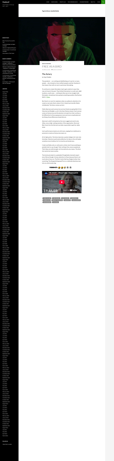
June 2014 (5, 383)
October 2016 (6, 327)
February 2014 (6, 391)
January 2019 (6, 273)
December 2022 (6, 179)
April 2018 (5, 291)
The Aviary (55, 202)
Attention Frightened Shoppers (9, 47)
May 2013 (5, 409)
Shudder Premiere (84, 1)
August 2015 (5, 355)
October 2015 (6, 351)
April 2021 (5, 219)
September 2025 (6, 113)
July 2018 (5, 285)
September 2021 (6, 209)
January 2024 (6, 153)
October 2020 (6, 231)
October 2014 (6, 375)
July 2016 (5, 333)
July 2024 (5, 141)
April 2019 (5, 267)
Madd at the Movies (57, 200)
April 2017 (5, 315)
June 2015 (5, 359)
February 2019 (6, 271)
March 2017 (5, 317)
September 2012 (6, 425)
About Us (93, 1)
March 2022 (5, 197)
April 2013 (5, 411)
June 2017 (5, 311)
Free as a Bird (52, 66)
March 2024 (5, 149)
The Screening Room (73, 1)
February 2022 (6, 199)
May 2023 (5, 169)
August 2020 (5, 235)
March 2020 (5, 245)
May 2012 (5, 431)
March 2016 (5, 341)
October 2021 (6, 207)
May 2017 (5, 313)
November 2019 (6, 253)
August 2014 (5, 379)
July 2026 (5, 93)
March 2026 (5, 101)
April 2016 (5, 339)
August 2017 (5, 307)
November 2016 (6, 325)
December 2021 (6, 203)
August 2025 (5, 115)
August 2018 (5, 283)
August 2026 (5, 91)
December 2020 (6, 227)
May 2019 (5, 265)
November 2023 (6, 157)
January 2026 (6, 105)
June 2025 (5, 119)
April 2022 (5, 195)
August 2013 (5, 403)
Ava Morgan (5, 81)
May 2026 (5, 97)
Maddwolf (6, 2)
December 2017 (6, 299)
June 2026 (5, 95)
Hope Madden (65, 198)
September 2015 (6, 353)
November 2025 (6, 109)
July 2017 (5, 309)
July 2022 (5, 189)
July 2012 (5, 429)
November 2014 (6, 373)
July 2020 (5, 237)
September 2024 (6, 137)
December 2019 (6, 251)
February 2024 (6, 151)
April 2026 (5, 99)
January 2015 (6, 369)
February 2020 (6, 247)
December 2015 (6, 347)
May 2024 (5, 145)
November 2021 (6, 205)
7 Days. (48, 97)
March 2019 (5, 269)
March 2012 (5, 435)
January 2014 (6, 393)
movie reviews (47, 202)
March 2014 (5, 389)
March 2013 (5, 413)
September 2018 (6, 281)
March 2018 (5, 293)
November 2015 (6, 349)
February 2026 (6, 103)
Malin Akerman (76, 200)
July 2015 (5, 357)
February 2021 (6, 223)
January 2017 (6, 321)
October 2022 (6, 183)
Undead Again (12, 68)
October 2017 (6, 303)
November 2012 (6, 421)
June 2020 (5, 239)
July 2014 (5, 381)
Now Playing (54, 1)
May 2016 (5, 337)
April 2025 (5, 123)
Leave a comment (57, 69)
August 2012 (5, 427)
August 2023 (5, 163)
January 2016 (6, 345)
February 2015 (6, 367)
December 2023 (6, 155)
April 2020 (5, 243)
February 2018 (6, 295)
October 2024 (6, 135)
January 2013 (6, 417)
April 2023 (5, 171)
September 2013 (6, 401)
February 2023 (6, 175)
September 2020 (6, 233)
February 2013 (6, 415)
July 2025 (5, 117)
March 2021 (5, 221)
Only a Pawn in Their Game (8, 53)
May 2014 (5, 385)
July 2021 (5, 213)
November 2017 (6, 301)
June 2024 (5, 143)
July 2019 (5, 261)
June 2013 (5, 407)
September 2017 (6, 305)
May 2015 (5, 361)
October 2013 (6, 399)
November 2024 (6, 133)
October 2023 (6, 159)
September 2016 (6, 329)
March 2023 (5, 173)
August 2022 (5, 187)
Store (98, 1)
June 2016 (5, 335)
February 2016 (6, 343)
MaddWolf (67, 200)
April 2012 (5, 433)
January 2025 (6, 129)
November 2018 (6, 277)
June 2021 (5, 215)
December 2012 (6, 419)
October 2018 (6, 279)
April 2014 (5, 387)
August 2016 (5, 331)
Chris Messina (56, 198)
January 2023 (6, 177)
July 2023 (5, 165)
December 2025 (6, 107)
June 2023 (5, 167)
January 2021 (6, 225)
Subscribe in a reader (7, 444)
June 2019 (5, 263)
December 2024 (6, 131)
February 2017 (6, 319)
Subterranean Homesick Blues (9, 64)
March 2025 (5, 125)
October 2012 (6, 423)
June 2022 (5, 191)
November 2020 (6, 229)
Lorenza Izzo (46, 200)
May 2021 (5, 217)
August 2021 (5, 211)
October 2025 (6, 111)
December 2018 (6, 275)
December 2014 (6, 371)
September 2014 (6, 377)
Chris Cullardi (47, 198)
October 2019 (6, 255)
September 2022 (6, 185)
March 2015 (5, 365)
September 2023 (6, 161)
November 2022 (6, 181)
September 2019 (6, 257)
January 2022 (6, 201)
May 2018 (5, 289)
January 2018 (6, 297)
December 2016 (6, 323)
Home (47, 1)
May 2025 (5, 121)
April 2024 (5, 147)
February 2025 (6, 127)
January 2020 (6, 249)
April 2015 (5, 363)
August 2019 (5, 259)
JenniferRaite (74, 198)
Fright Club (63, 1)
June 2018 (5, 287)
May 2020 (5, 241)
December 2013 (6, 395)
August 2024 (5, 139)
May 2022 (5, 193)
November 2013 (6, 397)
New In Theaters (46, 63)
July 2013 (5, 405)
